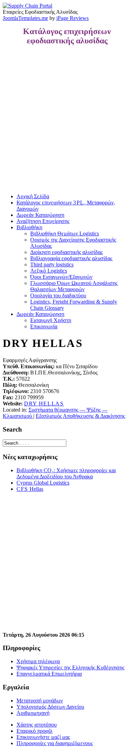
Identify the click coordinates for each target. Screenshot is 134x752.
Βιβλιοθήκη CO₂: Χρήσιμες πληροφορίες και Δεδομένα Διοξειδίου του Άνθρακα (66, 473)
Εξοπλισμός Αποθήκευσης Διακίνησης (80, 416)
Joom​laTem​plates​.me (25, 18)
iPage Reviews (72, 18)
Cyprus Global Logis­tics (42, 483)
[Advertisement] (67, 119)
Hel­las (29, 489)
